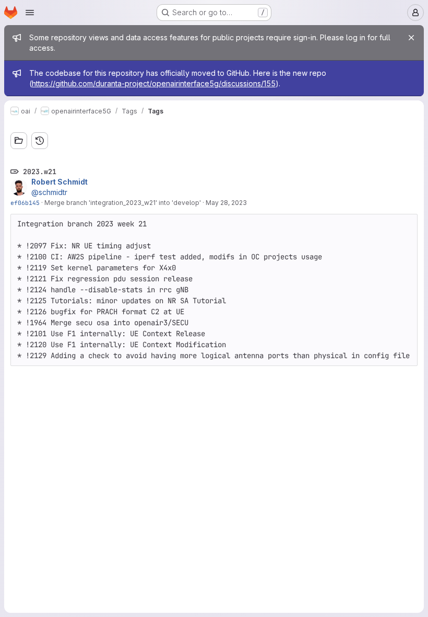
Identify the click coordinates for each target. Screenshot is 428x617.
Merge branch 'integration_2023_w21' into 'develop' (122, 203)
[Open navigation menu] (29, 12)
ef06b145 (25, 203)
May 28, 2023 (226, 203)
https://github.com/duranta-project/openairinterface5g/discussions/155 (154, 83)
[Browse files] (18, 140)
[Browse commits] (39, 140)
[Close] (411, 37)
